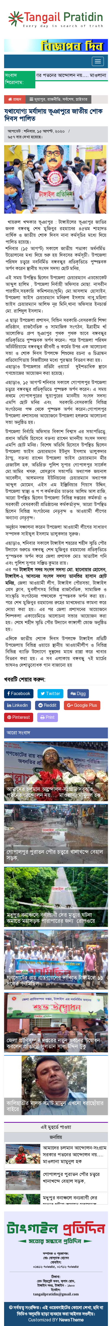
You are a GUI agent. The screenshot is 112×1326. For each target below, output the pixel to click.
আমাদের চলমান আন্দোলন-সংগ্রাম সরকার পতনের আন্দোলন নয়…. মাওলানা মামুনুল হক (54, 792)
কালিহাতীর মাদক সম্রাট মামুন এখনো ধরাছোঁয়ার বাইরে (55, 1106)
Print (50, 717)
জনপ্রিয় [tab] (56, 1137)
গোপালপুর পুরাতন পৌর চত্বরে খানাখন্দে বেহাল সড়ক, (55, 855)
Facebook (20, 693)
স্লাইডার (81, 99)
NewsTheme (71, 1320)
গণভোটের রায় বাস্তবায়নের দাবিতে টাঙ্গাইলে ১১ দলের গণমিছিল (55, 980)
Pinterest (20, 717)
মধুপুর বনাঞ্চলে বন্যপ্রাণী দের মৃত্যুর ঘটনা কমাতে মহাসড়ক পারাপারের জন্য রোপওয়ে (52, 918)
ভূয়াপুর (39, 99)
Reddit (50, 705)
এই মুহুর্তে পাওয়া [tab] (56, 1127)
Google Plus (85, 705)
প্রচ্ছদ (16, 99)
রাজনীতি (53, 99)
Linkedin (19, 705)
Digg (81, 693)
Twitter (52, 693)
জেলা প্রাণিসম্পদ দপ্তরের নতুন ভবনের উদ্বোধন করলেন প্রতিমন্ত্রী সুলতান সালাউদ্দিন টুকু (53, 1043)
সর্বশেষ (68, 99)
